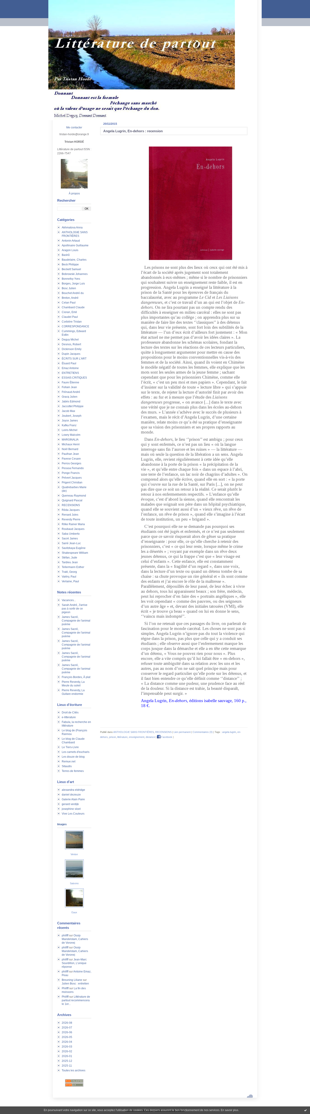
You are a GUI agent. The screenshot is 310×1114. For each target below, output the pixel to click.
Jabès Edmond (71, 401)
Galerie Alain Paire (73, 799)
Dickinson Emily (71, 349)
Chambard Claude (73, 307)
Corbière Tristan (72, 321)
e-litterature (69, 717)
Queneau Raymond (74, 495)
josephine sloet (71, 808)
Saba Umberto (71, 533)
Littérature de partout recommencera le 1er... (76, 1000)
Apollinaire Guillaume (75, 245)
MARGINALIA (70, 439)
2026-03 (67, 1046)
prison (112, 737)
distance (150, 737)
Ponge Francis (71, 473)
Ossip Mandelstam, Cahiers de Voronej (75, 939)
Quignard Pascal (72, 500)
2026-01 (67, 1056)
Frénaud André (71, 392)
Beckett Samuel (71, 269)
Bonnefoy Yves (71, 278)
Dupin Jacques (71, 353)
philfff (65, 935)
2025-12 (67, 1061)
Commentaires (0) (203, 732)
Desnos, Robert (71, 344)
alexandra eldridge (73, 789)
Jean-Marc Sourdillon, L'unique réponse (74, 963)
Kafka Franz (69, 425)
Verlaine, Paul (70, 581)
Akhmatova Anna (72, 227)
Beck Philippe (70, 264)
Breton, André (70, 297)
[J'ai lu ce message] (305, 1110)
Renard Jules (70, 514)
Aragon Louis (70, 250)
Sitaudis (67, 766)
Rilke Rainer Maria (73, 524)
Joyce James (70, 420)
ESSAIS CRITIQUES (74, 377)
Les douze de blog (73, 756)
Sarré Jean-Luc (71, 543)
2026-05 (67, 1037)
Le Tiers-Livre (70, 747)
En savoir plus (229, 1110)
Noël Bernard (70, 449)
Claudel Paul (70, 316)
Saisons (74, 883)
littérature (122, 737)
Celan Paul (69, 302)
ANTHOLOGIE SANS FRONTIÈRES (133, 732)
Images (62, 824)
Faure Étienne (70, 382)
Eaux (74, 912)
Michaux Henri (71, 444)
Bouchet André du (73, 293)
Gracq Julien (69, 396)
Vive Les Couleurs (73, 813)
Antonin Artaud (71, 240)
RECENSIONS (71, 505)
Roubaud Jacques (73, 529)
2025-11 (67, 1065)
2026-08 (67, 1022)
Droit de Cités (70, 712)
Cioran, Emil (69, 312)
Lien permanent (182, 732)
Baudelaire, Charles (74, 259)
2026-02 (67, 1051)
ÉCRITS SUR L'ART (74, 358)
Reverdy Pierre (71, 519)
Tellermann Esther (73, 567)
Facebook (166, 737)
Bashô (66, 255)
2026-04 (67, 1041)
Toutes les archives (73, 1070)
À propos (74, 193)
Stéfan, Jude (69, 557)
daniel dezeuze (71, 794)
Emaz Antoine (70, 368)
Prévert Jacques (72, 477)
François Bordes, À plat (76, 677)
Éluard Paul (69, 363)
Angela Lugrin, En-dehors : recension (133, 131)
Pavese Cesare (71, 458)
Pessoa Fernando (73, 468)
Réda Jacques (71, 510)
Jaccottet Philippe (73, 406)
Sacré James (70, 538)
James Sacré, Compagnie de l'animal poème (76, 620)
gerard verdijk (70, 804)
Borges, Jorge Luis (73, 283)
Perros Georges (71, 463)
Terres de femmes (73, 771)
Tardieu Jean (70, 562)
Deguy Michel (70, 339)
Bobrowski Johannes (75, 274)
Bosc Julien (69, 288)
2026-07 (67, 1027)
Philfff (65, 988)
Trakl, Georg (69, 571)
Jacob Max (68, 411)
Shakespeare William (75, 552)
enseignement (136, 737)
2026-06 (67, 1032)
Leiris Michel (69, 430)
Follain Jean (69, 387)
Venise (74, 854)
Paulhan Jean (70, 453)
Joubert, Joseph (71, 415)
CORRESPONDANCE (75, 326)
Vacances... (69, 600)
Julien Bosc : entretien (75, 983)
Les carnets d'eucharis (75, 752)
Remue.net (68, 761)
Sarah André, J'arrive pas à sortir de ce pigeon (74, 608)
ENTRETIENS (70, 373)
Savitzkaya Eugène (74, 548)
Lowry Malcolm (71, 434)
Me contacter (74, 127)
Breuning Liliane (72, 980)
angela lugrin (229, 732)
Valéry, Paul (69, 576)
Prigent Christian (72, 482)
